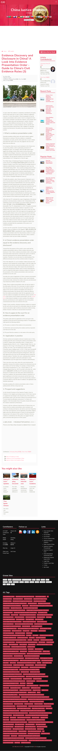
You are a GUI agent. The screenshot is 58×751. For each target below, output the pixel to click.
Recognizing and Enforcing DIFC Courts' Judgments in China (33, 710)
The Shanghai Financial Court (34, 733)
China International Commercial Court (44, 614)
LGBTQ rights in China (35, 687)
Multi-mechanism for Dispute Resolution (11, 697)
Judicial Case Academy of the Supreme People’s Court (14, 681)
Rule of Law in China (7, 715)
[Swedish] (37, 17)
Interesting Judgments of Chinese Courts (11, 667)
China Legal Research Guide (8, 619)
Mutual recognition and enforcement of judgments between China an (35, 697)
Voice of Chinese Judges (8, 742)
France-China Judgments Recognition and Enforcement (14, 653)
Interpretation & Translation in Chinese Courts (12, 674)
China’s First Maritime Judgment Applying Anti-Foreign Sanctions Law (50, 98)
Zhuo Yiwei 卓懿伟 (22, 79)
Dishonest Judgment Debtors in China (44, 644)
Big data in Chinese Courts (16, 608)
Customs (5, 644)
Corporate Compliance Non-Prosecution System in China (14, 640)
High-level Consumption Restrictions (10, 660)
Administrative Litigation (40, 596)
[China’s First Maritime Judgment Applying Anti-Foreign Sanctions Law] (42, 99)
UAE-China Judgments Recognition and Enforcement (29, 735)
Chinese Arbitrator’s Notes (45, 628)
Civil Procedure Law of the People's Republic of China (14, 635)
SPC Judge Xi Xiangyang (42, 726)
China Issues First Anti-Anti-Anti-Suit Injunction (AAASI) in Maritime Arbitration (50, 109)
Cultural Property (50, 642)
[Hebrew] (39, 17)
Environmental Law (39, 649)
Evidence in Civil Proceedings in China (15, 458)
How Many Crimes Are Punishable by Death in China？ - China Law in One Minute (50, 171)
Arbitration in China (7, 601)
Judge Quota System (27, 678)
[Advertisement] (29, 39)
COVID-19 (30, 640)
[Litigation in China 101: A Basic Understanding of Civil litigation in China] (42, 191)
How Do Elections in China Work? (49, 162)
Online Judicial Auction (8, 703)
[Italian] (23, 17)
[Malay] (50, 17)
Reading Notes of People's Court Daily (11, 710)
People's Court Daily (49, 563)
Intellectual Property (29, 665)
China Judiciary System (19, 617)
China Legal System (20, 619)
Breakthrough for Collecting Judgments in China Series (37, 610)
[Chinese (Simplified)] (12, 17)
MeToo (38, 692)
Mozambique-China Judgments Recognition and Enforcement (31, 694)
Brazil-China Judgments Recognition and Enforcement (14, 610)
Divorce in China (6, 646)
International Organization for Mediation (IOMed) (29, 669)
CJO (3, 2)
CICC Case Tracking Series (8, 633)
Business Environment (7, 612)
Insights (9, 77)
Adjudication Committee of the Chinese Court (25, 596)
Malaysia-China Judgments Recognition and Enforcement (14, 692)
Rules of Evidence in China (12, 456)
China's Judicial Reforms (8, 624)
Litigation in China (36, 690)
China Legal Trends (30, 619)
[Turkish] (48, 17)
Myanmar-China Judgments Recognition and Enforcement (14, 699)
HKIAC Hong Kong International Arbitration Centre (30, 660)
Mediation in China (31, 692)
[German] (19, 17)
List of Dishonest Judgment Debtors (10, 690)
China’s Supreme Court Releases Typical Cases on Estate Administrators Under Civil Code (50, 147)
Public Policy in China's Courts (38, 708)
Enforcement (30, 649)
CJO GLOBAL (47, 534)
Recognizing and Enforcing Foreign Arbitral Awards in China (15, 713)
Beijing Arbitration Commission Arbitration (12, 605)
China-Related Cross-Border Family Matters (43, 624)
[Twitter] (24, 532)
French (38, 579)
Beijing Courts (25, 605)
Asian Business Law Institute (39, 601)
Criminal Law (36, 640)
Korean (10, 582)
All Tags (6, 592)
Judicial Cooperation (31, 681)
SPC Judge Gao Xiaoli (19, 724)
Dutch (34, 579)
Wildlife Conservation (26, 742)
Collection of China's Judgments (46, 635)
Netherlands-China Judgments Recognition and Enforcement (40, 699)
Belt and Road (6, 608)
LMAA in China (45, 690)
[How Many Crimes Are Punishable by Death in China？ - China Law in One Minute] (42, 171)
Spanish (26, 582)
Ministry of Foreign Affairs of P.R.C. (10, 694)
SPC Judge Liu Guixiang (40, 724)
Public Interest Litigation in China (23, 708)
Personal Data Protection (22, 706)
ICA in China (5, 662)
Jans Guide (46, 567)
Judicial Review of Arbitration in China (10, 683)
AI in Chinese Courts (7, 598)
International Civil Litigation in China (10, 669)
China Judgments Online (8, 617)
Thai (4, 584)
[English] (7, 17)
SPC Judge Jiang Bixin (30, 724)
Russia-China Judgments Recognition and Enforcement (37, 715)
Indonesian (42, 582)
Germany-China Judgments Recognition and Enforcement (38, 653)
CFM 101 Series (6, 614)
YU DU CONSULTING (49, 538)
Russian (21, 582)
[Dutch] (14, 17)
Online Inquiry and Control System (36, 701)
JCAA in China (6, 678)
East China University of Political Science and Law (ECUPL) (14, 649)
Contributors (8, 527)
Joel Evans (13, 551)
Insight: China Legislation (19, 665)
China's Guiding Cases (41, 621)
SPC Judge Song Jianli (19, 726)
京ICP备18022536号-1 (18, 746)
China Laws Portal (41, 617)
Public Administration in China (9, 708)
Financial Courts (23, 651)
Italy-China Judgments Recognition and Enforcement (13, 676)
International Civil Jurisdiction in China (37, 667)
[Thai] (46, 17)
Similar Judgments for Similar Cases (18, 719)
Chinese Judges (34, 630)
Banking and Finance (32, 603)
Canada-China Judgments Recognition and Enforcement (25, 612)
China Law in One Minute (31, 617)
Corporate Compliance (40, 637)
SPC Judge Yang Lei (7, 729)
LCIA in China (6, 687)
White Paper (17, 742)
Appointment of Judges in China (40, 598)
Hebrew (36, 582)
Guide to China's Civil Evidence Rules (15, 460)
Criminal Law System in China (46, 640)
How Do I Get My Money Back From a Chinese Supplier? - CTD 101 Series (50, 180)
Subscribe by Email (49, 52)
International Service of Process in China (11, 671)
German (42, 579)
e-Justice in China (31, 646)
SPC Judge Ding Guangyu (8, 724)
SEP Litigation (13, 717)
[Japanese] (25, 17)
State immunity (40, 729)
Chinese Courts (26, 630)
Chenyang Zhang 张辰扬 (13, 79)
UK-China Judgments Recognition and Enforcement (13, 738)
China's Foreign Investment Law (29, 621)
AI (47, 596)
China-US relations (26, 626)
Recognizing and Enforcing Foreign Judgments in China (40, 713)
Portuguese (16, 582)
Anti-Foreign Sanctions (17, 598)
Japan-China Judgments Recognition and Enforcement (37, 676)
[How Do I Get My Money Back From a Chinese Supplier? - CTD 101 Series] (42, 181)
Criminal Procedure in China (8, 642)
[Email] (20, 532)
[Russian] (32, 17)
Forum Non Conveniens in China (35, 651)
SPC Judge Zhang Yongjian (18, 729)
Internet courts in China (34, 671)
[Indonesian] (41, 17)
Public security (49, 708)
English (5, 579)
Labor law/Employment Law (32, 685)
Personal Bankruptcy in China (9, 706)
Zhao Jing (5, 548)
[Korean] (28, 17)
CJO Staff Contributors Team (6, 532)
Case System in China (42, 612)
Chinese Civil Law (6, 630)
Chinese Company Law (16, 630)
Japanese (5, 582)
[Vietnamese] (44, 17)
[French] (16, 17)
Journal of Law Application (16, 678)
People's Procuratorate (48, 703)
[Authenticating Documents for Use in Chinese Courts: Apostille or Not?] (15, 475)
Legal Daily (46, 561)
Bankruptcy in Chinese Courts (44, 603)
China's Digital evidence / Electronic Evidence (12, 621)
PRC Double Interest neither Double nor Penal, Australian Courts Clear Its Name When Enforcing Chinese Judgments (50, 133)
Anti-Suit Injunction (28, 598)
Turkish (8, 584)
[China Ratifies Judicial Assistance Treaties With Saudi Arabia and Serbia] (42, 121)
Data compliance (23, 644)
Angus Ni (13, 548)
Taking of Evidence (22, 731)
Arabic (9, 579)
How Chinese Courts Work (47, 660)
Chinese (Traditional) (27, 579)
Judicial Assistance (37, 678)
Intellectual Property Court (40, 665)
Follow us (23, 527)
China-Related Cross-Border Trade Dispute (12, 626)
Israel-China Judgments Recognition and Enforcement (34, 674)
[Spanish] (35, 17)
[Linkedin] (33, 532)
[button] (56, 2)
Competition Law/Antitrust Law (9, 637)
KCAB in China (30, 683)
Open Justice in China (18, 703)
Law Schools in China (44, 685)
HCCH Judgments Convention (46, 658)
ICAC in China (12, 662)
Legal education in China (15, 687)
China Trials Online (39, 619)
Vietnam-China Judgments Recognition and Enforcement (40, 740)
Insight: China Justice (7, 665)
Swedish (32, 582)
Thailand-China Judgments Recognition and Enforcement (14, 733)
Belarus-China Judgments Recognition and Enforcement (41, 605)
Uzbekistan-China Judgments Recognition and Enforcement (15, 740)
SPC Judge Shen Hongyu (8, 726)
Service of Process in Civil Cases (24, 717)
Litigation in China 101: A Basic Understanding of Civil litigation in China (50, 190)
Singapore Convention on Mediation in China (35, 719)
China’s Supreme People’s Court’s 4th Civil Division (28, 628)
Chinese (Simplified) (17, 579)
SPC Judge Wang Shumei (30, 726)
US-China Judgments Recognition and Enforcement (36, 738)
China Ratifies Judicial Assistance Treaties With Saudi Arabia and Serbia (50, 121)
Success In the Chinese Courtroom (10, 731)
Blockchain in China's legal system (30, 608)
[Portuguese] (30, 17)
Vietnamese (49, 582)
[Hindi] (21, 17)
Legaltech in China (25, 687)
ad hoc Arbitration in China (8, 596)
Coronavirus (31, 637)
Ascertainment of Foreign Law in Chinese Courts (22, 601)
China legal (48, 617)
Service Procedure (35, 717)
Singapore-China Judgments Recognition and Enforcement (15, 722)
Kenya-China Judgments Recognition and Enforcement (14, 685)
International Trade (25, 671)
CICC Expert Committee (20, 633)
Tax (43, 731)
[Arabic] (10, 17)
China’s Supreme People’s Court (9, 628)
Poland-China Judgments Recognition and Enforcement (40, 706)
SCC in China (5, 717)
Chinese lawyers (42, 630)
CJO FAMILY (47, 536)
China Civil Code (14, 614)
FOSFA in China (46, 651)
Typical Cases (14, 735)
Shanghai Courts (44, 717)
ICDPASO (39, 662)
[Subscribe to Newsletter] (37, 532)
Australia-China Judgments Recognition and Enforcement (14, 603)
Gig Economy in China (7, 655)
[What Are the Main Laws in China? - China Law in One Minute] (42, 201)
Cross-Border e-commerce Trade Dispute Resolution (26, 642)
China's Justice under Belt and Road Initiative (24, 624)
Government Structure (18, 655)
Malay (13, 584)
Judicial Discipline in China (42, 681)
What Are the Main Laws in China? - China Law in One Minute (49, 200)
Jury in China (22, 683)
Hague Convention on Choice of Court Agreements (13, 658)
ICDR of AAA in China (47, 662)
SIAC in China (6, 719)
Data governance (31, 644)
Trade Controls (6, 735)
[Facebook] (29, 532)
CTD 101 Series (42, 642)
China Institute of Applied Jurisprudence (28, 614)
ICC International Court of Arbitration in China (26, 662)
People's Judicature (38, 703)
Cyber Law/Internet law (13, 644)
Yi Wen (45, 565)
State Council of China (49, 544)
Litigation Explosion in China (25, 690)
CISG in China (29, 633)
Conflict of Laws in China (23, 637)
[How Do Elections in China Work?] (42, 162)
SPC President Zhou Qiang (30, 729)
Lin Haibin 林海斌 (9, 80)
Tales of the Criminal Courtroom (34, 731)
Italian (47, 579)
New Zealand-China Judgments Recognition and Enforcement (15, 701)
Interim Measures (24, 667)
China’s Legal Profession (37, 626)
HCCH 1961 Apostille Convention (32, 658)
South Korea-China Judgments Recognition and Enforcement (41, 722)
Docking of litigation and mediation (19, 646)
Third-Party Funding (45, 733)
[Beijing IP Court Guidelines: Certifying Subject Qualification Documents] (32, 475)
